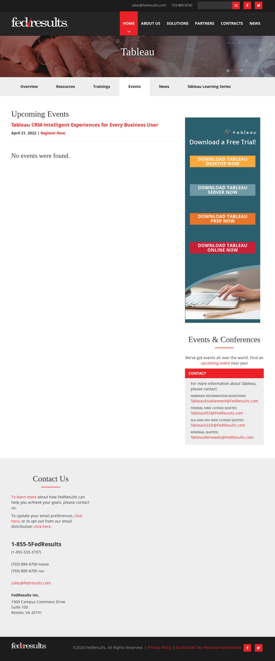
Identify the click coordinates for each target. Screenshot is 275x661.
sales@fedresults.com (149, 5)
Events (134, 86)
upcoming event (215, 363)
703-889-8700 (181, 5)
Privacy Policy (160, 647)
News (254, 23)
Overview (29, 86)
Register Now (53, 132)
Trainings (101, 86)
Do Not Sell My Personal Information (208, 647)
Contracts (232, 23)
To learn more (24, 496)
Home (129, 23)
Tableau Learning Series (209, 86)
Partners (204, 23)
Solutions (178, 23)
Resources (65, 86)
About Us (150, 23)
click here (42, 526)
